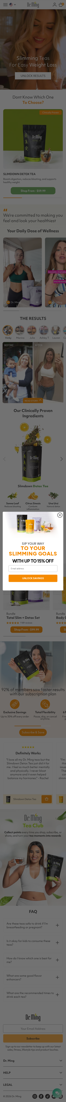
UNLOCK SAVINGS (33, 578)
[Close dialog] (60, 515)
